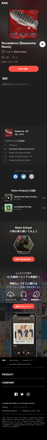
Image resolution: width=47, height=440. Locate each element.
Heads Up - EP (21, 131)
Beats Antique (20, 51)
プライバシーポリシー (20, 407)
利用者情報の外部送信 (9, 411)
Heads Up (13, 145)
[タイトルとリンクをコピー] (31, 176)
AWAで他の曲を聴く (23, 259)
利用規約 (5, 407)
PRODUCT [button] (7, 374)
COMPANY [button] (8, 382)
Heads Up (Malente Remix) (20, 160)
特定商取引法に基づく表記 (31, 411)
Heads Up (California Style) (20, 152)
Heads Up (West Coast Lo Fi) (20, 156)
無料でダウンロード (23, 306)
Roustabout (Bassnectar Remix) (20, 364)
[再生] (42, 44)
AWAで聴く (23, 68)
